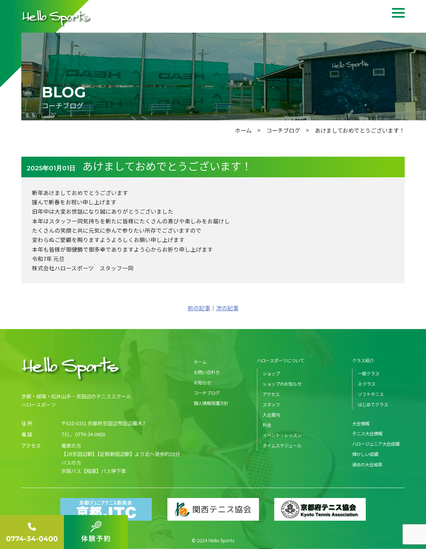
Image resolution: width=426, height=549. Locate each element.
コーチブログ (283, 130)
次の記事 (227, 308)
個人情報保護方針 (211, 403)
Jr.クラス (366, 383)
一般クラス (368, 373)
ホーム (243, 130)
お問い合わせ (207, 372)
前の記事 (199, 308)
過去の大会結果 (367, 464)
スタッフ (271, 404)
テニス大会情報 (367, 433)
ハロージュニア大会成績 (375, 443)
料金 (267, 424)
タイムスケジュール (282, 445)
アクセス (271, 394)
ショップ (271, 373)
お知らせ (202, 382)
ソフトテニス (371, 394)
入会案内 (271, 414)
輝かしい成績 (365, 454)
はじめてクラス (373, 404)
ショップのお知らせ (282, 383)
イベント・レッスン (282, 435)
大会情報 (360, 423)
